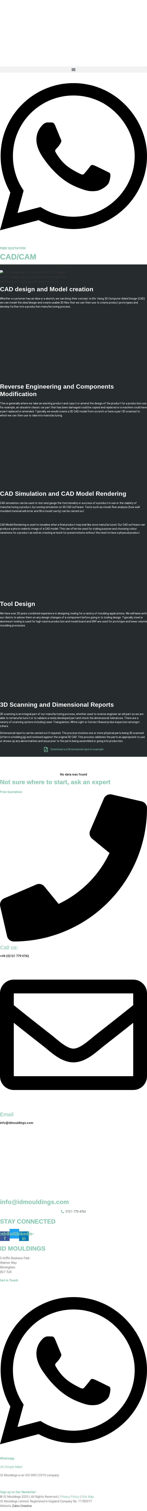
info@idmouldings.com (34, 1201)
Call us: (9, 947)
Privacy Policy (69, 1497)
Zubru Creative (22, 1506)
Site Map (88, 1497)
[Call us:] (73, 940)
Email (6, 1114)
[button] (73, 69)
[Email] (73, 1107)
